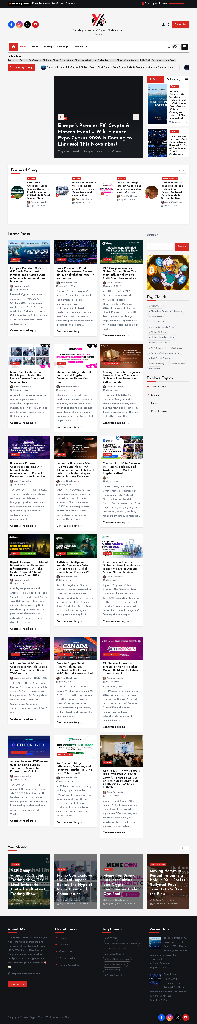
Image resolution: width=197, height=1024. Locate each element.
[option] (98, 117)
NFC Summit (157, 348)
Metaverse (80, 47)
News (154, 403)
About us (64, 945)
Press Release (125, 179)
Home (23, 47)
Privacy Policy (67, 958)
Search (152, 235)
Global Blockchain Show (110, 60)
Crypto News (158, 387)
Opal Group (177, 348)
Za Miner (155, 369)
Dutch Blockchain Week (163, 60)
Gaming (47, 47)
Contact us (17, 984)
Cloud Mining (157, 317)
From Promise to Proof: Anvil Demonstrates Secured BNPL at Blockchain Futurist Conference (95, 138)
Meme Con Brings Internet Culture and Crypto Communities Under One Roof (74, 885)
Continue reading (22, 330)
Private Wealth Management (165, 353)
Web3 (35, 47)
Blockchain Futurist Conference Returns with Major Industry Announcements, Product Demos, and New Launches (27, 470)
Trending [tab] (175, 79)
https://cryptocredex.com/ (26, 973)
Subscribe (180, 24)
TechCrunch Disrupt (160, 358)
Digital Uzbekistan (160, 322)
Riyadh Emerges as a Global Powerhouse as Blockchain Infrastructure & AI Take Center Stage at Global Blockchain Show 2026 (29, 569)
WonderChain (89, 60)
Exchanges (63, 47)
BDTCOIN (145, 60)
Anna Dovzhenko (72, 151)
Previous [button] (61, 117)
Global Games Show (70, 60)
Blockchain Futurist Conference (24, 60)
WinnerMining (131, 60)
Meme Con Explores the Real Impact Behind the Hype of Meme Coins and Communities (39, 189)
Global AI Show (50, 60)
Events (62, 125)
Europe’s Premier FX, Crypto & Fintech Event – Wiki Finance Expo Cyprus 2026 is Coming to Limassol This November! (111, 67)
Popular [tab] (156, 79)
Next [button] (136, 117)
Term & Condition (69, 965)
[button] (179, 171)
